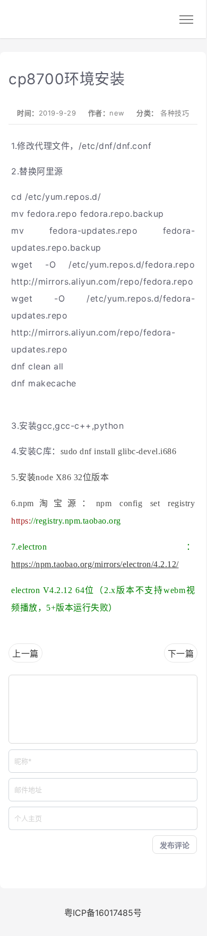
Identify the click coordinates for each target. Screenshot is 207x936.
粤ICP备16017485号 (103, 912)
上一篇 (25, 653)
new (117, 113)
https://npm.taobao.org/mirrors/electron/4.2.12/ (95, 564)
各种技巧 (174, 113)
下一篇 (181, 653)
